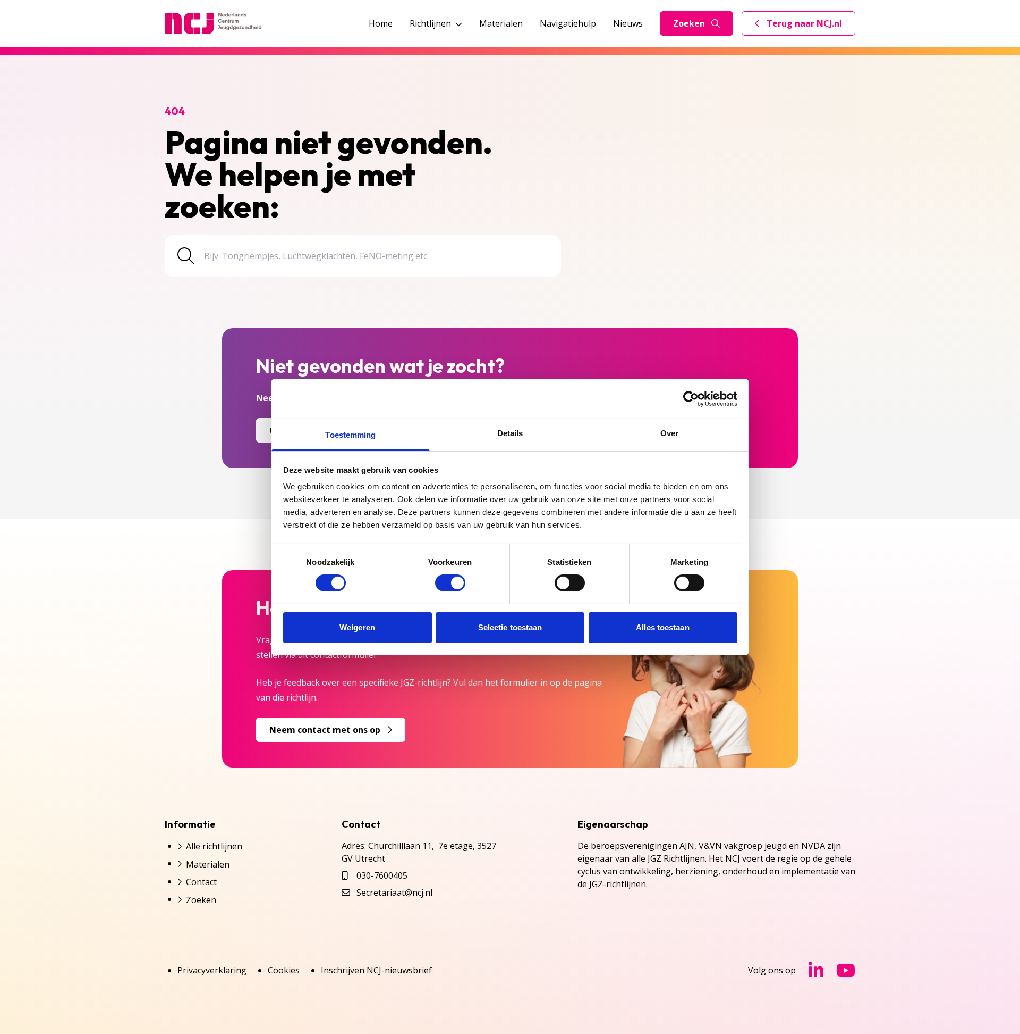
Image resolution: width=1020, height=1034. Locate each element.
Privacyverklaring (211, 970)
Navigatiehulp (568, 23)
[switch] (450, 582)
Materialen (501, 23)
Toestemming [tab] (350, 434)
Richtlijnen (430, 23)
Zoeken (689, 23)
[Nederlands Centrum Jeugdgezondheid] (213, 23)
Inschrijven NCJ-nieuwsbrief (376, 970)
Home (381, 23)
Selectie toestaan (510, 627)
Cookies (284, 970)
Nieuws (628, 23)
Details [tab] (510, 433)
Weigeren (357, 627)
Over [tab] (669, 433)
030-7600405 (381, 875)
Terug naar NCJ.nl (804, 26)
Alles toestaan (662, 627)
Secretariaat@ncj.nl (394, 892)
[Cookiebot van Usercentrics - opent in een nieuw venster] (690, 398)
